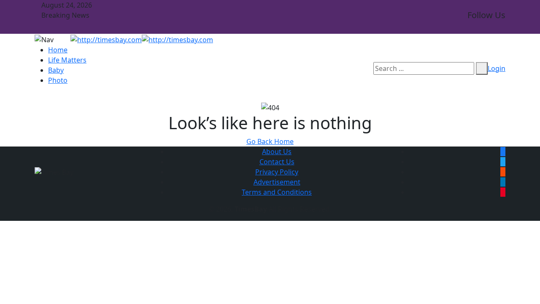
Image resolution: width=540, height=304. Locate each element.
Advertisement (277, 182)
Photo (58, 80)
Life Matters (67, 60)
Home (58, 49)
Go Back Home (270, 141)
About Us (277, 151)
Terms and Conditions (277, 192)
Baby (56, 70)
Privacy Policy (276, 171)
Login (496, 68)
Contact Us (276, 161)
